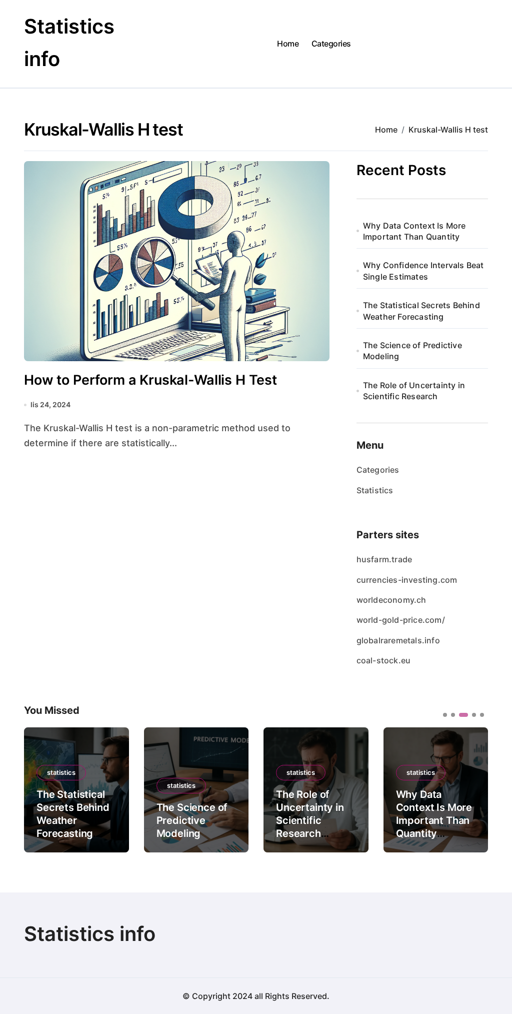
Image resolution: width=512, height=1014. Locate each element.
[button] (473, 789)
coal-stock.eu (383, 660)
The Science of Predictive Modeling (412, 350)
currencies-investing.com (407, 580)
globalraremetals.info (398, 640)
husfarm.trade (384, 559)
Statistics (375, 490)
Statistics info (90, 933)
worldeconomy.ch (391, 600)
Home (287, 44)
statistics (61, 772)
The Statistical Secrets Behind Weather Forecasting (421, 310)
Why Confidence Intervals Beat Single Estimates (423, 270)
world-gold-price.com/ (400, 620)
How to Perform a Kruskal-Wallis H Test (150, 380)
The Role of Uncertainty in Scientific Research (414, 390)
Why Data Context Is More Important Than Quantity (414, 231)
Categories (331, 44)
